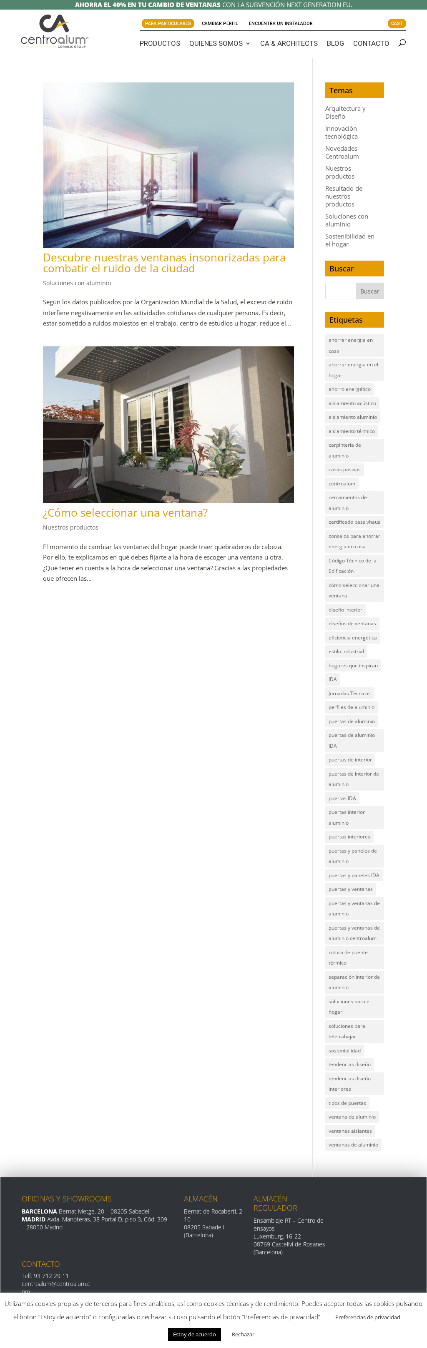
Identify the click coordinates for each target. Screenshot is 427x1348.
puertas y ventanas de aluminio (354, 909)
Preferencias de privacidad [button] (367, 1317)
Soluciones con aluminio (77, 283)
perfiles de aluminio (351, 707)
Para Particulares (168, 23)
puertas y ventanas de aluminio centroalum (354, 933)
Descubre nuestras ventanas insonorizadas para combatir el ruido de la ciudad (164, 263)
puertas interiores (349, 836)
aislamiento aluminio (353, 416)
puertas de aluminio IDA (352, 740)
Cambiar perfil (220, 23)
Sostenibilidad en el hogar (349, 240)
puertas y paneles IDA (354, 875)
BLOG (335, 43)
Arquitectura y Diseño (345, 112)
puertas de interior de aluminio (354, 779)
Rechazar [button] (243, 1334)
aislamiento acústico (352, 403)
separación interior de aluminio (354, 982)
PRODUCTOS (160, 43)
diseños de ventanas (352, 623)
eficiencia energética (353, 637)
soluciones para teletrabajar (347, 1031)
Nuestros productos (70, 527)
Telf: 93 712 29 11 (45, 1276)
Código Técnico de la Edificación (353, 566)
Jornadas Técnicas (350, 693)
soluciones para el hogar (350, 1007)
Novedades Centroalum (342, 152)
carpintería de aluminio (345, 450)
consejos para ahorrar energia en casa (354, 541)
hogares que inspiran (353, 665)
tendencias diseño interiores (350, 1084)
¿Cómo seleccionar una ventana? (125, 512)
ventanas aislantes (350, 1130)
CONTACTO (371, 43)
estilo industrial (346, 651)
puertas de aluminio (352, 721)
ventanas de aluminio (353, 1144)
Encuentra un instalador (281, 23)
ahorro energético (350, 389)
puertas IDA (342, 798)
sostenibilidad (345, 1050)
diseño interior (345, 609)
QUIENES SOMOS (216, 43)
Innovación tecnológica (341, 132)
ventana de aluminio (352, 1116)
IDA (333, 679)
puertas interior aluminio (347, 817)
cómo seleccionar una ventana (354, 590)
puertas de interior (350, 759)
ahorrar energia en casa (351, 345)
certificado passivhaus (354, 521)
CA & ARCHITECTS (289, 43)
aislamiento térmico (352, 431)
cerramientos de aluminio (348, 503)
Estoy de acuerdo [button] (194, 1334)
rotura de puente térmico (348, 958)
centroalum (342, 483)
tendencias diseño (350, 1064)
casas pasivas (345, 469)
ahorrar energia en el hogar (353, 370)
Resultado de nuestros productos (343, 196)
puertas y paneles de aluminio (353, 856)
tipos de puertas (347, 1103)
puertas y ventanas (351, 889)
